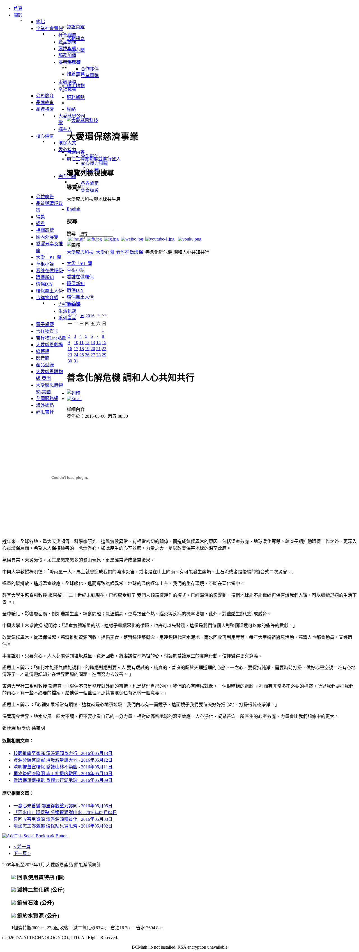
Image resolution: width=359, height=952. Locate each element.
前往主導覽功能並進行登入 (94, 158)
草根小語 (76, 270)
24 (76, 354)
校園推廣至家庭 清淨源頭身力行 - (62, 753)
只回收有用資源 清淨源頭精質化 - (62, 819)
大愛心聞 (105, 252)
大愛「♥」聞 (79, 263)
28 (98, 354)
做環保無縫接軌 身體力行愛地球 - (62, 780)
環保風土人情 (80, 297)
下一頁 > (22, 853)
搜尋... (73, 233)
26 (87, 354)
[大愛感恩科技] (82, 120)
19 (87, 348)
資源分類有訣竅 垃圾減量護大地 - (62, 760)
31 (76, 361)
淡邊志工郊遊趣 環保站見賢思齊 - (62, 826)
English (73, 209)
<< (70, 315)
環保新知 (76, 283)
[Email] (74, 398)
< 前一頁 (22, 846)
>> (104, 315)
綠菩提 (73, 303)
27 (93, 354)
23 (70, 354)
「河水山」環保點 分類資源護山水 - (65, 812)
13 (93, 342)
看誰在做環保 (129, 252)
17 (76, 348)
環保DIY (75, 290)
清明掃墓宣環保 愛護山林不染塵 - (62, 766)
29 (104, 354)
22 (104, 348)
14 (98, 342)
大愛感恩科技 (80, 252)
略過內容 (76, 152)
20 (93, 348)
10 (76, 342)
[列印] (73, 393)
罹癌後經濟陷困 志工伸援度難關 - (62, 773)
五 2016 (87, 315)
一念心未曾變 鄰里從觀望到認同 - (62, 805)
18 (81, 348)
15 (104, 342)
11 (81, 342)
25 (81, 354)
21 (98, 348)
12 (87, 342)
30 (70, 361)
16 (70, 348)
